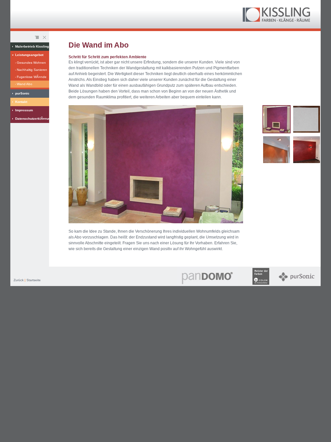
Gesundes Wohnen (31, 62)
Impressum (24, 110)
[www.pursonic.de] (297, 284)
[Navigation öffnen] (37, 37)
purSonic (22, 93)
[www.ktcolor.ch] (260, 284)
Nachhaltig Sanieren (32, 70)
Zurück (19, 280)
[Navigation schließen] (44, 37)
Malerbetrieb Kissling (32, 46)
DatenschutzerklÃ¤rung (32, 118)
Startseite (34, 280)
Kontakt (21, 102)
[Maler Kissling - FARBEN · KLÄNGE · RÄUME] (276, 20)
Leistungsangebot (29, 55)
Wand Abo (24, 84)
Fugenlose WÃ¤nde (32, 77)
